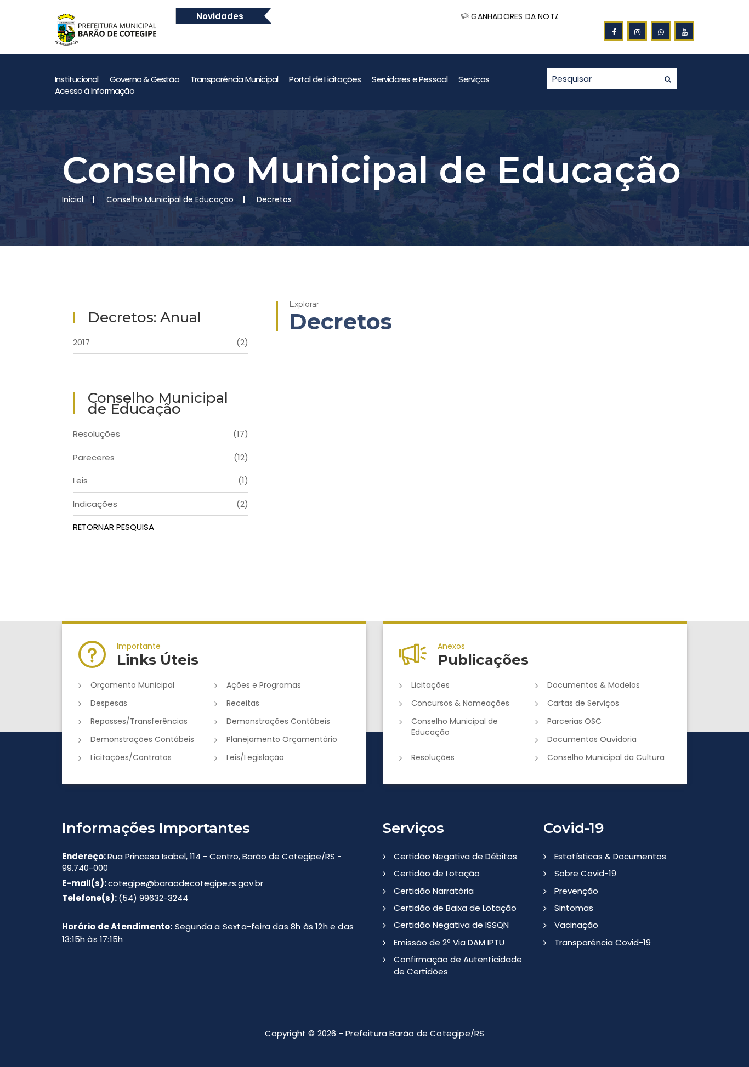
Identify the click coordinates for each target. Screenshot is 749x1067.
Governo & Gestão (144, 79)
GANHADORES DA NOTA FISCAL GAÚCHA (514, 16)
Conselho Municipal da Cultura (606, 757)
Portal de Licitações (325, 79)
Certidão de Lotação (437, 873)
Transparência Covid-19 (602, 942)
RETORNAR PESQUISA (113, 527)
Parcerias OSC (574, 721)
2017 (160, 342)
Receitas (242, 703)
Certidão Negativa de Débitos (455, 856)
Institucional (77, 79)
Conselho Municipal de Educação (454, 727)
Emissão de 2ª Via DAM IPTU (449, 942)
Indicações (160, 504)
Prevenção (576, 891)
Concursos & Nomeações (460, 703)
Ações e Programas (263, 685)
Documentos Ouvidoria (592, 739)
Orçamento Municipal (132, 685)
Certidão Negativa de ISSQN (451, 925)
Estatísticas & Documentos (610, 856)
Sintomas (573, 908)
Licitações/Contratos (131, 757)
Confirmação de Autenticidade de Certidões (458, 965)
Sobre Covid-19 (585, 873)
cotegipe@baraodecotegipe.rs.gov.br (162, 883)
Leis (160, 480)
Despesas (108, 703)
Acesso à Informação (94, 90)
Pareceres (160, 457)
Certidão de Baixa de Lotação (455, 908)
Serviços (473, 79)
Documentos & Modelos (593, 685)
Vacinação (576, 925)
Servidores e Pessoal (409, 79)
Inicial (72, 199)
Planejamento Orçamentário (281, 739)
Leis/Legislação (255, 757)
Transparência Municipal (234, 79)
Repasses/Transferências (139, 721)
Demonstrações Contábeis (278, 721)
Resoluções (160, 434)
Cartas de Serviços (583, 703)
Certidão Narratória (434, 891)
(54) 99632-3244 (125, 898)
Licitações (430, 685)
